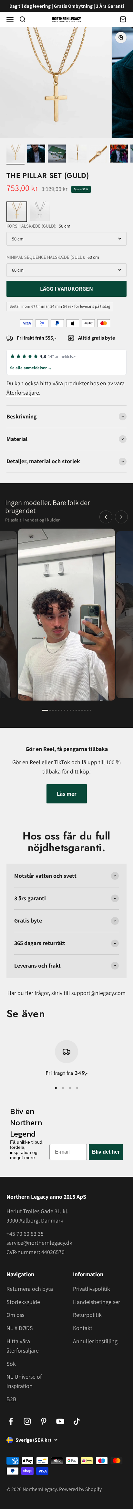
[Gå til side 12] (79, 710)
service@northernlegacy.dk (39, 1242)
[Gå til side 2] (50, 710)
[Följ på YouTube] (60, 1421)
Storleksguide (23, 1302)
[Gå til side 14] (85, 710)
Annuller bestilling (95, 1341)
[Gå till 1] (15, 154)
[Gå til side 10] (73, 710)
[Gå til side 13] (82, 710)
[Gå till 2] (36, 154)
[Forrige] (105, 517)
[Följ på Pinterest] (43, 1421)
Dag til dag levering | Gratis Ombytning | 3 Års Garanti (66, 6)
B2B (11, 1399)
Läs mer (67, 793)
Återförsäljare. (23, 392)
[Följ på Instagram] (27, 1421)
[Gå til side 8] (67, 710)
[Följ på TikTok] (76, 1421)
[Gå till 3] (57, 154)
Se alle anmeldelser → (31, 367)
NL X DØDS (19, 1328)
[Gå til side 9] (70, 710)
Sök (11, 1363)
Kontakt (82, 1328)
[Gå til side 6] (61, 710)
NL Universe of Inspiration (24, 1381)
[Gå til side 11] (76, 710)
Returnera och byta (29, 1288)
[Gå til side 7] (64, 710)
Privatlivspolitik (91, 1288)
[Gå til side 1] (45, 710)
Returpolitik (87, 1314)
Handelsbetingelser (96, 1302)
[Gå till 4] (77, 154)
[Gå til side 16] (90, 710)
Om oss (15, 1314)
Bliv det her (106, 1152)
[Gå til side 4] (55, 710)
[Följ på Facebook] (10, 1421)
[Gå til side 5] (58, 710)
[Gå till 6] (119, 154)
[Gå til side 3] (53, 710)
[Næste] (121, 517)
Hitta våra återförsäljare (22, 1345)
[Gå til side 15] (87, 710)
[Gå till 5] (98, 154)
